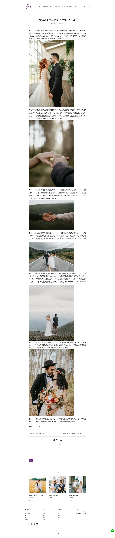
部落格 (75, 6)
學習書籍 (63, 6)
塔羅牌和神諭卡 (45, 6)
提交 (31, 460)
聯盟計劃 (59, 515)
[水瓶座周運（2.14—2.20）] (57, 484)
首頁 (39, 6)
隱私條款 (43, 511)
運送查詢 (26, 515)
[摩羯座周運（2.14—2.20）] (77, 484)
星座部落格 (51, 16)
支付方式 (26, 519)
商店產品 (51, 6)
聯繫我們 (26, 517)
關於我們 (59, 511)
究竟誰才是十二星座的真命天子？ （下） (37, 433)
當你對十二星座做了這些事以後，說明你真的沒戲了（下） (74, 433)
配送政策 (43, 515)
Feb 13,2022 (31, 497)
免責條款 (43, 519)
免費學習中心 (69, 6)
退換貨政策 (44, 513)
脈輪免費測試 (27, 511)
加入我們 (59, 513)
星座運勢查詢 (27, 513)
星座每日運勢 (57, 6)
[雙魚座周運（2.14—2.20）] (37, 484)
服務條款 (43, 517)
